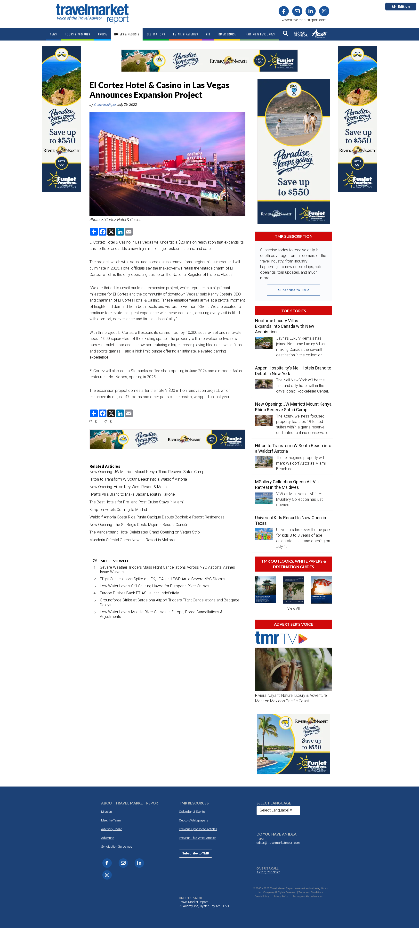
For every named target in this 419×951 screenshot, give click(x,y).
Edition (404, 6)
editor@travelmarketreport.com (278, 842)
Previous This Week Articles (197, 838)
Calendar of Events (192, 811)
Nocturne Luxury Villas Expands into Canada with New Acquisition (284, 326)
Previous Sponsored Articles (198, 829)
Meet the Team (111, 820)
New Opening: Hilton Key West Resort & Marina (129, 486)
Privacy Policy (281, 896)
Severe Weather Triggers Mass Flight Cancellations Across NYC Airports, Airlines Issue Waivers (167, 569)
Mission (106, 811)
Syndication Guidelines (116, 846)
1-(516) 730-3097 (268, 872)
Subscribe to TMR (293, 290)
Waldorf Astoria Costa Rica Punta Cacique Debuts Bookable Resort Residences (157, 517)
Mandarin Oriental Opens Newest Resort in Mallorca (133, 540)
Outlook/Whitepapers (193, 820)
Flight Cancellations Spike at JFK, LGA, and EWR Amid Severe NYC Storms (162, 579)
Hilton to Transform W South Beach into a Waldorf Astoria (138, 479)
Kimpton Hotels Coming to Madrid (118, 509)
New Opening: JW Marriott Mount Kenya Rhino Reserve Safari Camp (146, 471)
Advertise (107, 838)
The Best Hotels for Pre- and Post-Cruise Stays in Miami (136, 502)
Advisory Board (111, 829)
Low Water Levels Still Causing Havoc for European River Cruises (154, 586)
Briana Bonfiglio (105, 105)
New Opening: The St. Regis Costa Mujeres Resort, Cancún (138, 524)
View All (293, 608)
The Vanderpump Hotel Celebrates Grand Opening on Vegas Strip (144, 532)
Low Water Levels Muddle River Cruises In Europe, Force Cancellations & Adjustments (161, 614)
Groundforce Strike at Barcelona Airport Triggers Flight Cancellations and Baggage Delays (169, 602)
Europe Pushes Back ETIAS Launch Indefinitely (139, 593)
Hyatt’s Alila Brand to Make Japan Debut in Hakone (132, 494)
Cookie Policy (262, 896)
